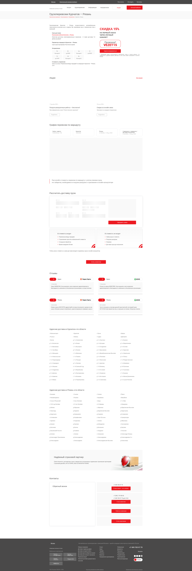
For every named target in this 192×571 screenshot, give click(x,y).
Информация (92, 7)
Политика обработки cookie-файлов (95, 569)
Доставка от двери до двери (85, 548)
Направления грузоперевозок (106, 556)
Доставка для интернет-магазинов (86, 554)
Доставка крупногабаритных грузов (87, 552)
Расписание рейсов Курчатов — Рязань (63, 35)
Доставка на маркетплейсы (85, 550)
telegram (137, 556)
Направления (104, 7)
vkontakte (135, 556)
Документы (120, 548)
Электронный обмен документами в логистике (87, 559)
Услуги (68, 7)
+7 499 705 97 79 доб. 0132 (120, 498)
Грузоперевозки (79, 7)
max (141, 556)
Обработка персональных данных (134, 569)
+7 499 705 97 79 (118, 485)
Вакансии (101, 554)
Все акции (139, 78)
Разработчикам (121, 554)
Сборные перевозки (83, 546)
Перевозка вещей (82, 556)
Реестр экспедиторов (122, 558)
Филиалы (101, 552)
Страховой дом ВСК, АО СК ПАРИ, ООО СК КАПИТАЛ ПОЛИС (71, 463)
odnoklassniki (139, 556)
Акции (100, 548)
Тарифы (101, 550)
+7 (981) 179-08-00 (118, 495)
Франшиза (119, 550)
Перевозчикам (120, 552)
